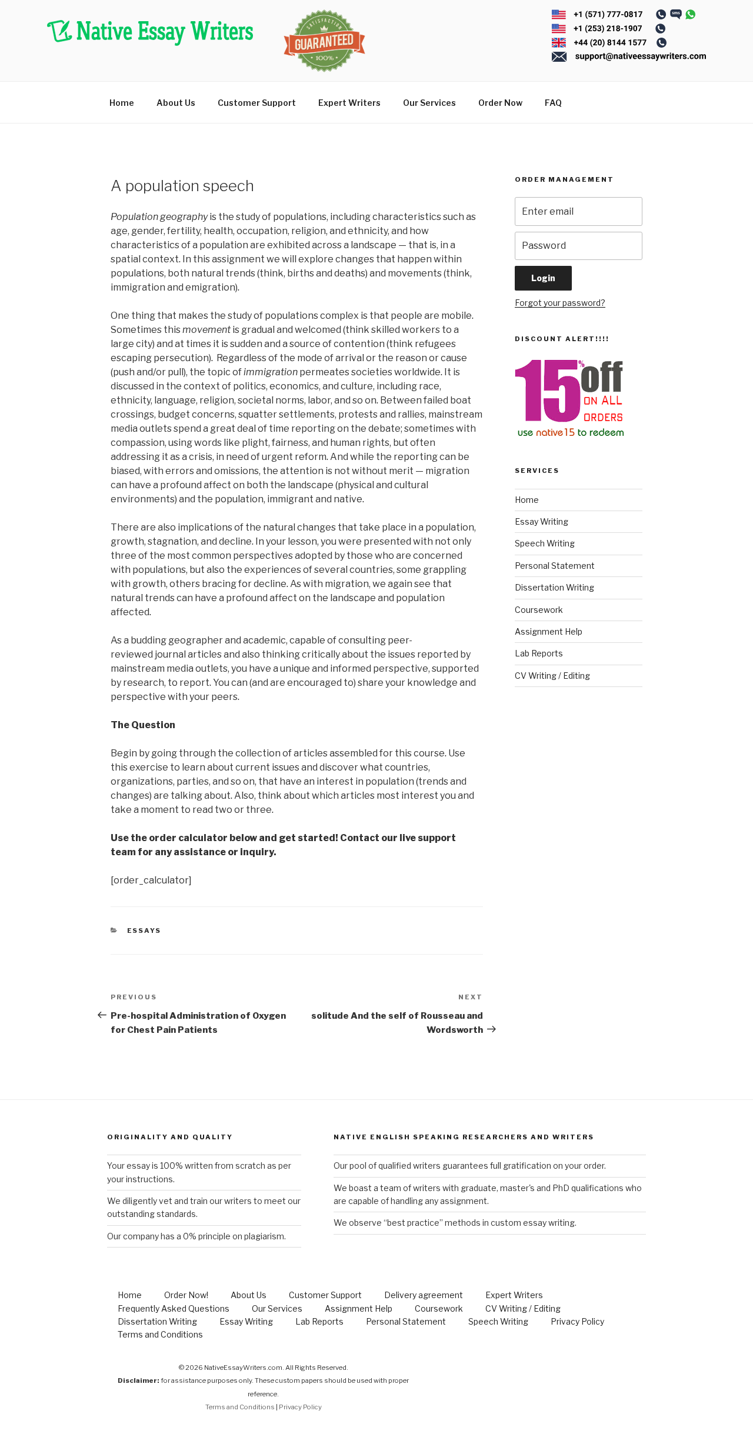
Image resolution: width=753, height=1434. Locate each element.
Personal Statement (555, 566)
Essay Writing (541, 521)
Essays (144, 930)
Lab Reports (539, 653)
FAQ (553, 103)
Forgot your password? (560, 303)
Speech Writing (545, 543)
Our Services (429, 103)
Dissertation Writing (554, 587)
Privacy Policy (577, 1321)
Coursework (539, 610)
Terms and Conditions (160, 1334)
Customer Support (257, 103)
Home (121, 103)
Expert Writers (349, 103)
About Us (175, 103)
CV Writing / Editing (552, 676)
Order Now (500, 103)
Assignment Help (548, 631)
